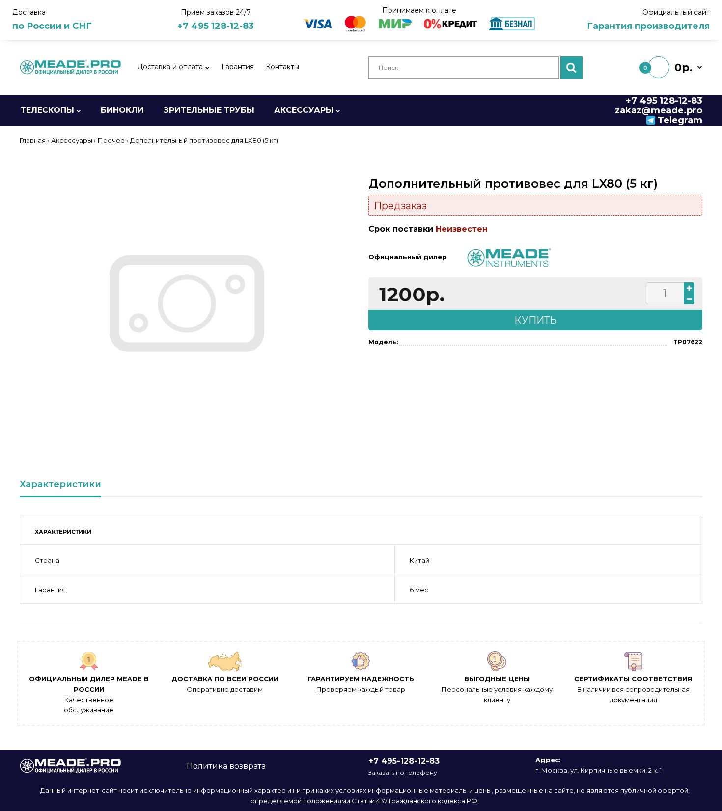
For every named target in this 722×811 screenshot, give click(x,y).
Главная (33, 140)
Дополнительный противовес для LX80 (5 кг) (204, 140)
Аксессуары (71, 140)
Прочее (111, 140)
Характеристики (60, 484)
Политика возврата (226, 766)
